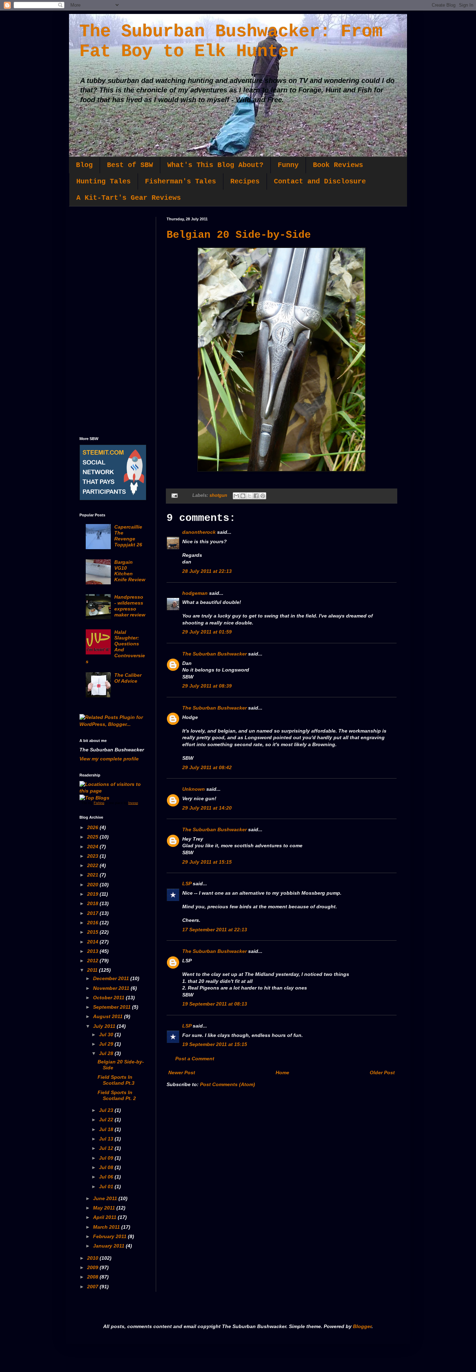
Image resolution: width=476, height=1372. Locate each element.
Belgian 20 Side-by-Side (239, 235)
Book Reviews (338, 165)
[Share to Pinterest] (262, 495)
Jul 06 (107, 1177)
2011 (93, 970)
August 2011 (108, 1016)
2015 (93, 932)
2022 (93, 865)
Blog (84, 165)
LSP (186, 883)
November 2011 (112, 988)
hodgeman (195, 593)
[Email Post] (174, 495)
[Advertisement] (112, 321)
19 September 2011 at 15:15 (214, 1044)
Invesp (133, 803)
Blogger (362, 1326)
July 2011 (105, 1026)
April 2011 (105, 1217)
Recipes (245, 181)
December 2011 (111, 978)
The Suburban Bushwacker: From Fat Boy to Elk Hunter (231, 41)
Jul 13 (107, 1139)
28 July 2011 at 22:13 (207, 571)
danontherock (199, 532)
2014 (93, 942)
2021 (93, 875)
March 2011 (107, 1227)
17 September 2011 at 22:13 (214, 929)
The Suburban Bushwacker (214, 654)
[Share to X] (249, 495)
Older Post (382, 1072)
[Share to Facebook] (256, 495)
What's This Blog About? (215, 165)
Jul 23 (107, 1110)
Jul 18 (107, 1129)
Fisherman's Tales (180, 181)
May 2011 (104, 1208)
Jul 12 (107, 1148)
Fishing (99, 803)
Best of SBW (130, 165)
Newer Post (181, 1072)
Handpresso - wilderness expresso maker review (129, 605)
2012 (93, 960)
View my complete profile (109, 758)
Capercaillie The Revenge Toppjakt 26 (128, 535)
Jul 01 (107, 1186)
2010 (93, 1258)
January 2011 (109, 1246)
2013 (93, 951)
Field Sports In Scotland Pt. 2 (117, 1095)
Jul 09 (107, 1158)
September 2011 (112, 1007)
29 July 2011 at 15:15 (207, 862)
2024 (93, 846)
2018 (93, 903)
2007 (93, 1286)
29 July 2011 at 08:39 (207, 686)
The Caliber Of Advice (127, 678)
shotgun (218, 495)
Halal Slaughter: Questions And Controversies (115, 646)
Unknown (193, 789)
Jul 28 (107, 1053)
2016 (93, 922)
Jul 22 (107, 1119)
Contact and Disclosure (320, 181)
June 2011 (105, 1198)
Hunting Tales (103, 181)
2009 (93, 1267)
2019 (93, 894)
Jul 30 (107, 1034)
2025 (93, 837)
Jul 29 (107, 1044)
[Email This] (236, 495)
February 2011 (110, 1236)
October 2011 (109, 997)
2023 (93, 856)
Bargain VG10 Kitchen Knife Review (129, 570)
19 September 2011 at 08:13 (214, 1004)
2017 (93, 913)
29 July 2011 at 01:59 (207, 632)
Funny (288, 165)
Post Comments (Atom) (227, 1084)
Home (282, 1072)
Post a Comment (194, 1058)
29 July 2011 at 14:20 (207, 808)
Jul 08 (107, 1167)
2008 (93, 1277)
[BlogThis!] (242, 495)
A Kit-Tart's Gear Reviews (128, 198)
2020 (93, 884)
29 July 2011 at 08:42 (207, 767)
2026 (93, 827)
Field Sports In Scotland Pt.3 (116, 1080)
